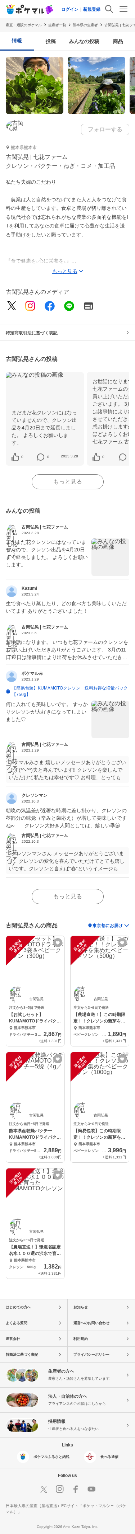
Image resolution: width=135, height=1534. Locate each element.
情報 (17, 40)
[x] (12, 306)
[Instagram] (30, 306)
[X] (44, 1489)
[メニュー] (123, 9)
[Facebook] (50, 306)
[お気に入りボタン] (57, 942)
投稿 (51, 41)
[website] (88, 306)
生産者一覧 (57, 25)
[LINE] (69, 306)
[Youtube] (91, 1489)
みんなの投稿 (84, 41)
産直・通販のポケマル (24, 25)
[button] (22, 457)
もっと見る (67, 482)
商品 (118, 41)
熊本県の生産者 (85, 25)
